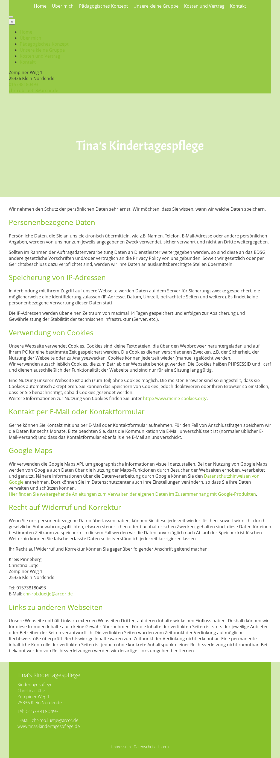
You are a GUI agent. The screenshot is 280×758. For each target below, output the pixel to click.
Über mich (63, 6)
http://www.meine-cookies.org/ (175, 398)
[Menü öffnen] (11, 17)
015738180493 (23, 84)
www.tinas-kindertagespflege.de (49, 726)
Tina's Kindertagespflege (140, 145)
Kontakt (238, 6)
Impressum (121, 746)
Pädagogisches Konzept (103, 6)
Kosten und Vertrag (204, 6)
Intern (163, 746)
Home (40, 6)
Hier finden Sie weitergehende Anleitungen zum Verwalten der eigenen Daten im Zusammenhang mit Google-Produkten (132, 494)
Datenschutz (144, 746)
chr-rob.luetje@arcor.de (33, 90)
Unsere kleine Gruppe (156, 6)
